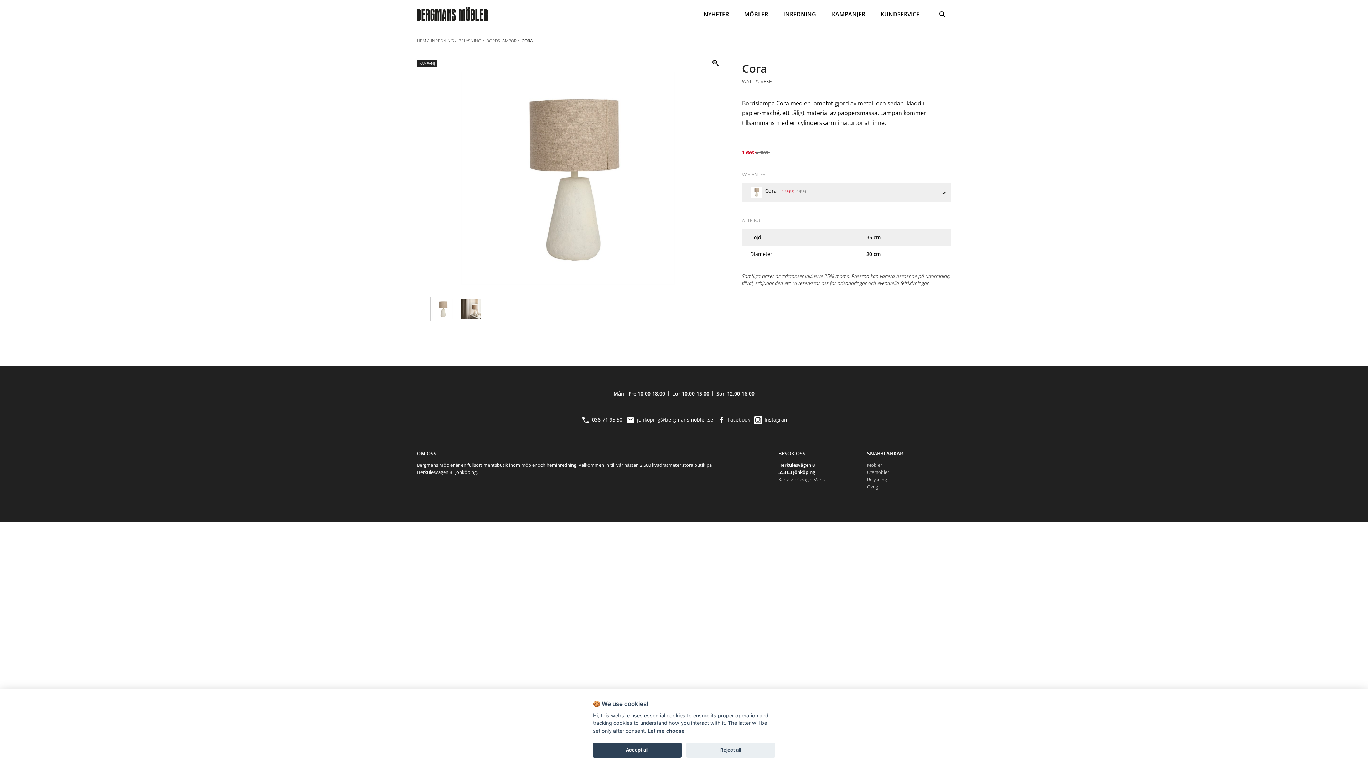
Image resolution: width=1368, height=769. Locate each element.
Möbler (874, 465)
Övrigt (873, 487)
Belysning (877, 480)
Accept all (637, 750)
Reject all (730, 750)
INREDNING (799, 14)
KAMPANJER (848, 14)
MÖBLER (756, 14)
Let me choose (666, 731)
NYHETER (716, 14)
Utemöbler (878, 472)
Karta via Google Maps (801, 480)
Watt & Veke (757, 81)
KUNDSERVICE (900, 14)
